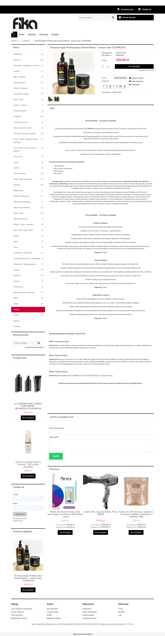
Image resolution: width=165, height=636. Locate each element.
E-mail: (15, 494)
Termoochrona (18, 287)
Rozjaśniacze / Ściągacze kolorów (25, 264)
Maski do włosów (19, 173)
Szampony (17, 275)
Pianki (16, 241)
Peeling (16, 236)
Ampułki (16, 71)
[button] (135, 78)
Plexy (15, 247)
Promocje (17, 326)
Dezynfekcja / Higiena (21, 94)
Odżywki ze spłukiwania (22, 207)
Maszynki (17, 185)
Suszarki (16, 281)
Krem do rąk (18, 156)
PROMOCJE (18, 54)
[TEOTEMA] (114, 87)
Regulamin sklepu (54, 618)
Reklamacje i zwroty (19, 618)
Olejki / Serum (19, 213)
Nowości (17, 321)
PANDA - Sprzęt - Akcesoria (23, 224)
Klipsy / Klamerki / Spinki (22, 128)
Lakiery (16, 162)
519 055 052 (128, 624)
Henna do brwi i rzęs (21, 122)
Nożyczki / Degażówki (21, 196)
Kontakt (121, 612)
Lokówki (16, 168)
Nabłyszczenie (19, 191)
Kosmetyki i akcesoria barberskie (25, 133)
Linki (120, 615)
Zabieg (16, 304)
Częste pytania (52, 612)
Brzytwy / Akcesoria (21, 88)
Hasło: (15, 503)
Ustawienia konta (89, 618)
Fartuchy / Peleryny (20, 105)
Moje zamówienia (89, 612)
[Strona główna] (24, 22)
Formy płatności (17, 612)
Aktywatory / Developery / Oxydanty (26, 65)
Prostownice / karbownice (23, 253)
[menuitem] (21, 35)
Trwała (16, 315)
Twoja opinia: (54, 437)
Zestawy (17, 309)
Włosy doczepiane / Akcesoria (24, 292)
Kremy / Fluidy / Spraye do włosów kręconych (26, 140)
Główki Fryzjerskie (20, 111)
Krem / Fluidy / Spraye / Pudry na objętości (25, 149)
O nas (120, 609)
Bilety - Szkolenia (19, 77)
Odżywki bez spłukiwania (22, 202)
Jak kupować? (52, 609)
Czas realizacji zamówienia (21, 609)
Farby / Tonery (19, 99)
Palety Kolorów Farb (20, 219)
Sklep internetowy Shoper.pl (82, 634)
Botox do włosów (19, 83)
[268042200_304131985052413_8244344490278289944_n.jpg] (56, 98)
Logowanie (86, 609)
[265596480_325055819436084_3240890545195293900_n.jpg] (50, 98)
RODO (49, 615)
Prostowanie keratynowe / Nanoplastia (27, 258)
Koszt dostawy (17, 615)
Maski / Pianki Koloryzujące (23, 179)
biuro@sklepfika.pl (111, 624)
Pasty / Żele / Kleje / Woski (23, 230)
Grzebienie (17, 116)
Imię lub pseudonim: (56, 428)
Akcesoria (17, 60)
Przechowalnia (88, 615)
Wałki (16, 298)
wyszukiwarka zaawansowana (34, 347)
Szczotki (16, 270)
